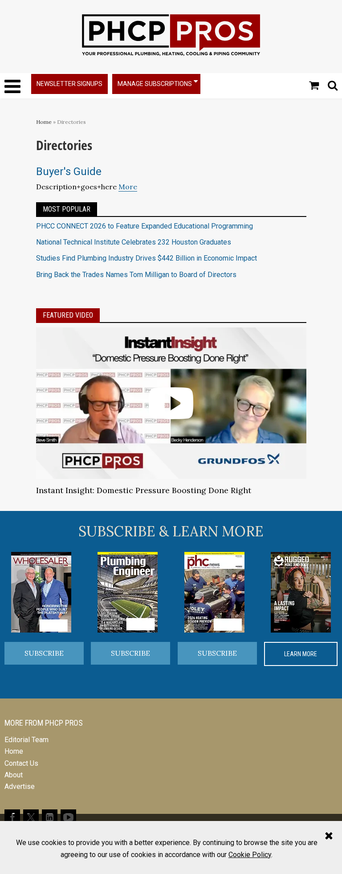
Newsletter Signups (69, 83)
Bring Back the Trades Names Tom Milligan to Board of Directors (136, 274)
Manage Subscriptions (155, 83)
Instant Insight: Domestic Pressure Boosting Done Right (143, 490)
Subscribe (44, 653)
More (127, 186)
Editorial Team (26, 739)
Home (44, 121)
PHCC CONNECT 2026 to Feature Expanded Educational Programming (144, 226)
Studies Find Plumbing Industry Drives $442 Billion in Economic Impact (146, 258)
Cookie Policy (249, 854)
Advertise (19, 786)
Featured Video (68, 315)
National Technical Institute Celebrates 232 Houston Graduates (133, 242)
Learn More (300, 654)
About (13, 775)
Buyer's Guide (69, 171)
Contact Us (21, 763)
